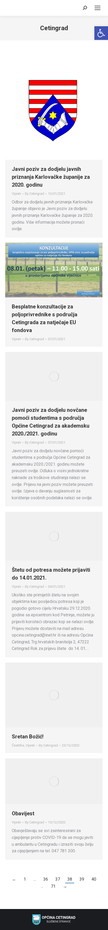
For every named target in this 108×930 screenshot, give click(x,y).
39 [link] (81, 879)
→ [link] (65, 886)
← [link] (14, 879)
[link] (101, 33)
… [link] (34, 879)
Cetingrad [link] (54, 28)
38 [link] (69, 879)
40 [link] (93, 879)
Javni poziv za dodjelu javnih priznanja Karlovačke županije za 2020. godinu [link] (51, 177)
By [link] (34, 194)
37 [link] (57, 879)
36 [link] (45, 879)
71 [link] (53, 886)
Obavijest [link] (23, 813)
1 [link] (25, 879)
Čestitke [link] (18, 745)
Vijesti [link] (16, 194)
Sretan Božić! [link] (28, 736)
